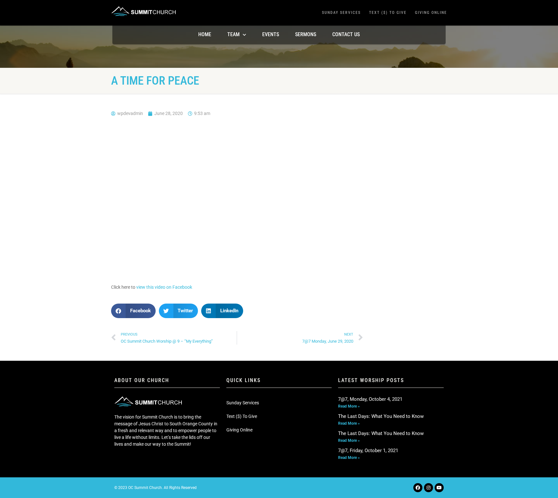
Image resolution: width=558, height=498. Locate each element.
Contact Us (346, 34)
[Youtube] (439, 487)
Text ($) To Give (388, 12)
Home (204, 34)
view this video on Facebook (164, 287)
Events (270, 34)
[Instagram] (428, 487)
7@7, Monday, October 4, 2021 (370, 399)
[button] (133, 311)
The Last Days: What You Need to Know (381, 416)
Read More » (349, 406)
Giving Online (431, 12)
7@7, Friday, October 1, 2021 (368, 450)
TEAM (233, 34)
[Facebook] (417, 487)
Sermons (305, 34)
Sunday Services (341, 12)
